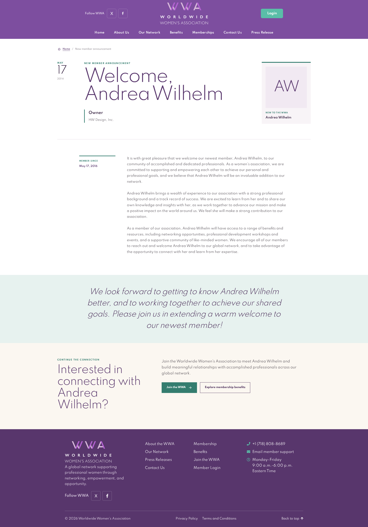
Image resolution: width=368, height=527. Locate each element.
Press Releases (158, 460)
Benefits (176, 32)
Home (99, 32)
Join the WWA (207, 460)
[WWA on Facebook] (123, 13)
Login (272, 13)
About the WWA (159, 444)
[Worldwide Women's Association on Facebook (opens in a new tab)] (107, 496)
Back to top (291, 518)
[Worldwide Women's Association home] (184, 14)
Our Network (149, 32)
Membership (205, 444)
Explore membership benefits (225, 387)
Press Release (262, 32)
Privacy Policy (187, 518)
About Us (121, 32)
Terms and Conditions (219, 518)
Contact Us (233, 32)
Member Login (207, 468)
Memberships (203, 32)
